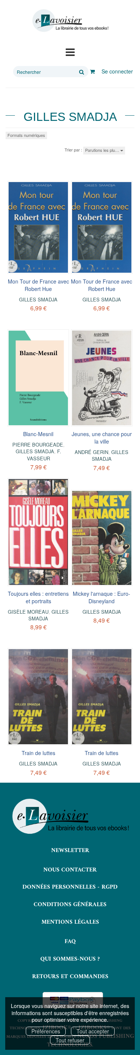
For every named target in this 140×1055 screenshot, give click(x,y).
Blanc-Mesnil (38, 434)
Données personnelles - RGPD (70, 887)
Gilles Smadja (38, 299)
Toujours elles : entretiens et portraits (38, 597)
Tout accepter (93, 1031)
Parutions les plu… (102, 150)
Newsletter (70, 850)
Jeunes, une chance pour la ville (102, 437)
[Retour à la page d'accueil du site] (70, 20)
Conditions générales (70, 904)
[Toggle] (70, 51)
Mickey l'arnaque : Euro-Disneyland (101, 597)
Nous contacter (70, 870)
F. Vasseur (44, 454)
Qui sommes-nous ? (70, 959)
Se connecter (117, 71)
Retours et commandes (70, 976)
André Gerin (91, 452)
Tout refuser (70, 1040)
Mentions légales (70, 922)
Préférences (45, 1031)
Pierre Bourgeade (37, 444)
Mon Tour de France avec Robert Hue (38, 285)
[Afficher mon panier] (92, 71)
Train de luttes (38, 753)
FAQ (70, 941)
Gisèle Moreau (28, 611)
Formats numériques (26, 135)
